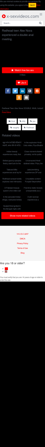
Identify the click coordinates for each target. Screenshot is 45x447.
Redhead (30, 127)
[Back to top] (41, 442)
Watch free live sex (24, 70)
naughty (15, 127)
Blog (22, 252)
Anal (13, 121)
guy (34, 121)
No (6, 271)
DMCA (22, 238)
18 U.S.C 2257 (22, 234)
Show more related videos (22, 215)
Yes (6, 268)
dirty (23, 121)
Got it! (32, 5)
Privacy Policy (22, 243)
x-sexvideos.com (22, 16)
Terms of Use (22, 248)
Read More (6, 112)
